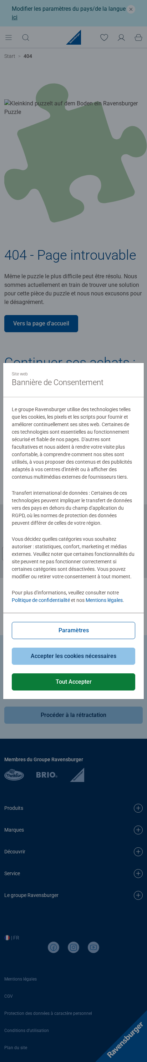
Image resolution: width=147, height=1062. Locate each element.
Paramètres (74, 630)
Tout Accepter (74, 681)
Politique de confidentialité (41, 600)
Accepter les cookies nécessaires (73, 656)
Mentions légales (104, 600)
